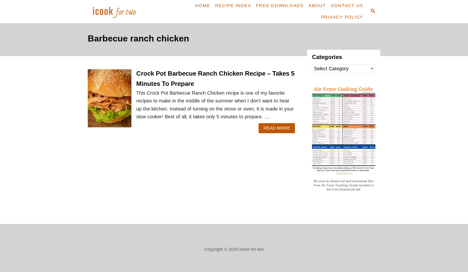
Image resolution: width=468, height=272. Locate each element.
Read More (279, 129)
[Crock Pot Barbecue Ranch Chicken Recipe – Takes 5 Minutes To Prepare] (109, 100)
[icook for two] (122, 11)
